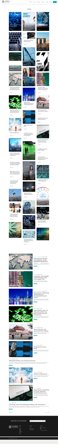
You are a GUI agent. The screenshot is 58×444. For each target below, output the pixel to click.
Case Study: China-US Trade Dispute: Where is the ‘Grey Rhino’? (28, 134)
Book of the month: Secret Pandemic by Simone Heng (29, 174)
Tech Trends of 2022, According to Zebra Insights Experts (14, 182)
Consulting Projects (32, 428)
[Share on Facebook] (34, 266)
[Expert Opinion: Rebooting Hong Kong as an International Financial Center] (29, 100)
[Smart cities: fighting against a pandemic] (43, 219)
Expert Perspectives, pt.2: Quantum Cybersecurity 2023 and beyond (29, 25)
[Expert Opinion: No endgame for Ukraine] (29, 191)
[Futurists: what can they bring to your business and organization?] (15, 151)
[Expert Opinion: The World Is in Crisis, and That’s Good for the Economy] (43, 138)
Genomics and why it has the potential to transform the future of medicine (29, 223)
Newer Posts (11, 412)
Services (20, 428)
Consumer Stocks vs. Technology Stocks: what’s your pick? (43, 235)
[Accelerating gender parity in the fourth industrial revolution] (15, 212)
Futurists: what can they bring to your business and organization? (15, 154)
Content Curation (31, 429)
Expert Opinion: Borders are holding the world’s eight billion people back (14, 88)
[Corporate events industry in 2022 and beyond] (43, 178)
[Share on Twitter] (35, 266)
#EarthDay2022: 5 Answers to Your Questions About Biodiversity (43, 158)
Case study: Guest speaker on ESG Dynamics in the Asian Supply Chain (43, 88)
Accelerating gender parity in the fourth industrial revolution (14, 215)
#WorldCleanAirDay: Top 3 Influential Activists (22, 361)
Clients (20, 429)
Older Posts (46, 412)
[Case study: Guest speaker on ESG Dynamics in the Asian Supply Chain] (43, 85)
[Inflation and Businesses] (15, 131)
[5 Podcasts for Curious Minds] (29, 123)
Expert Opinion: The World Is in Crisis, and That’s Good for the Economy (43, 140)
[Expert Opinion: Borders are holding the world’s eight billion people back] (15, 85)
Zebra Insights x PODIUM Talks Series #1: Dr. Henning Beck (29, 154)
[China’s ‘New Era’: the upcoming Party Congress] (43, 108)
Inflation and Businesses (14, 132)
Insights (35, 274)
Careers (20, 432)
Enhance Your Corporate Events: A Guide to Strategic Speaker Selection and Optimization (15, 26)
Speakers (20, 430)
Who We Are (20, 431)
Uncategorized (39, 291)
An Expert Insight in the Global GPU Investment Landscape (28, 240)
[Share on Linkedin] (36, 266)
